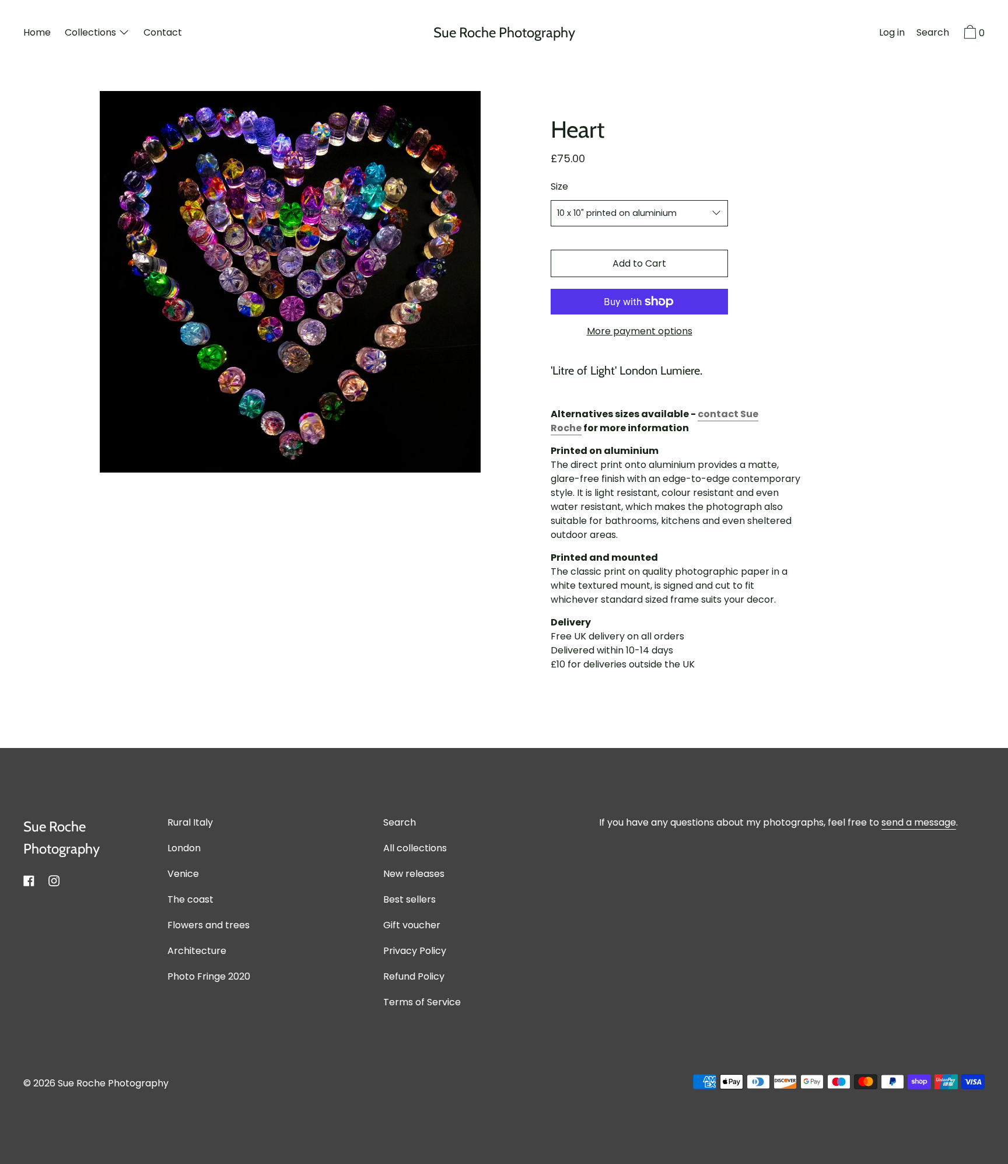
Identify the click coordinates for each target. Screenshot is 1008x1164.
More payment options (639, 331)
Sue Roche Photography (504, 33)
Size (559, 186)
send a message (918, 822)
